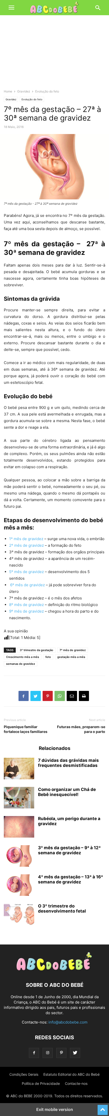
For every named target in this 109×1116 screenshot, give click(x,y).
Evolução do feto (47, 91)
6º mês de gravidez (27, 584)
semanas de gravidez (20, 664)
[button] (11, 7)
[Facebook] (34, 1052)
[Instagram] (48, 1052)
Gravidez (23, 91)
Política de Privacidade (41, 1083)
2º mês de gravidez (26, 545)
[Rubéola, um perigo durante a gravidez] (19, 827)
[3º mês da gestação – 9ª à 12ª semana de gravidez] (19, 856)
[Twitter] (75, 1052)
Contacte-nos (76, 1083)
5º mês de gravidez (26, 571)
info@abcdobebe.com (67, 1022)
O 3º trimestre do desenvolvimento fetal (62, 908)
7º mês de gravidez (73, 650)
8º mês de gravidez (26, 604)
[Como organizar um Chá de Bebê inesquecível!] (19, 798)
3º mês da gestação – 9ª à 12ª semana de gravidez (69, 850)
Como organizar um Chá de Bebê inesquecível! (67, 792)
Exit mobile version (54, 1109)
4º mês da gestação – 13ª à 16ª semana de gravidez (70, 879)
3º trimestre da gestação (36, 650)
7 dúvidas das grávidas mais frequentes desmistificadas (68, 763)
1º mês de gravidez (26, 538)
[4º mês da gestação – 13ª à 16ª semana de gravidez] (19, 885)
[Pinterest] (61, 1052)
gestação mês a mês (71, 657)
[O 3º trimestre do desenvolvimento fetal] (19, 914)
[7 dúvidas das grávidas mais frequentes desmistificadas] (19, 769)
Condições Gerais (23, 1074)
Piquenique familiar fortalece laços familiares (25, 729)
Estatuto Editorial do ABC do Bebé (71, 1074)
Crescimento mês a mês (22, 657)
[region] (54, 54)
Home (8, 91)
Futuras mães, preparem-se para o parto (81, 729)
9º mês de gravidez (26, 611)
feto (48, 657)
